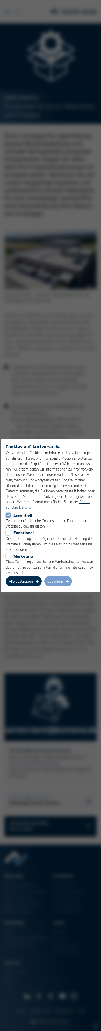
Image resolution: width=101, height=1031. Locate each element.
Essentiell (22, 515)
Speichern (55, 581)
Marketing (23, 556)
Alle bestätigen (21, 581)
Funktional (23, 532)
